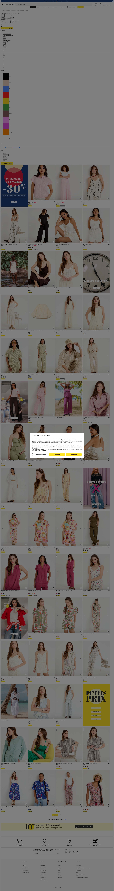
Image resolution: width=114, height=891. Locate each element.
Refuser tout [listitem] (57, 454)
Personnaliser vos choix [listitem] (40, 454)
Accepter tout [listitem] (74, 454)
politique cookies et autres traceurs (41, 450)
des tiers (71, 443)
